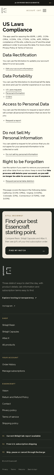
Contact (6, 403)
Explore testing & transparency (19, 298)
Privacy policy (9, 410)
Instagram (8, 306)
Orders (9, 97)
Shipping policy (10, 423)
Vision (5, 390)
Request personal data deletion (20, 181)
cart (39, 10)
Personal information (15, 93)
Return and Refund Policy (15, 397)
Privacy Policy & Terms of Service (18, 48)
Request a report (13, 120)
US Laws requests (14, 90)
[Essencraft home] (6, 270)
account (30, 10)
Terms (13, 469)
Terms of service (10, 417)
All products (8, 344)
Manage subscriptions (13, 371)
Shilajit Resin (8, 325)
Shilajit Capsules (10, 331)
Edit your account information (19, 69)
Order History (9, 364)
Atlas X (5, 338)
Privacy (5, 469)
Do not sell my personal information (22, 154)
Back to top (32, 469)
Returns (22, 469)
